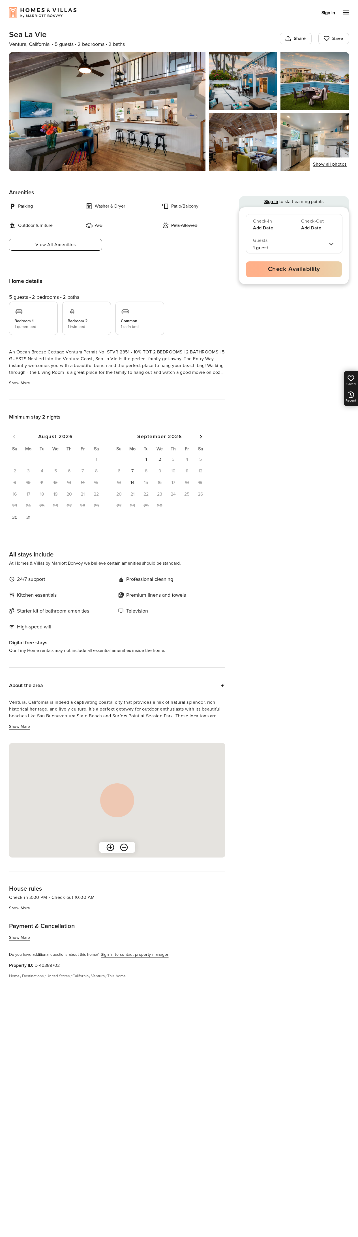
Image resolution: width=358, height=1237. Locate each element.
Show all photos (330, 164)
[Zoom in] (110, 847)
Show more (19, 383)
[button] (14, 517)
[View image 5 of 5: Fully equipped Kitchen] (314, 142)
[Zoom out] (123, 847)
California (80, 976)
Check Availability (294, 269)
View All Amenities (55, 245)
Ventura (98, 976)
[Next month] (201, 436)
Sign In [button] (328, 13)
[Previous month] (14, 436)
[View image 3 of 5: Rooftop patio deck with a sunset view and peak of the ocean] (314, 81)
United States (58, 976)
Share (300, 38)
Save (337, 38)
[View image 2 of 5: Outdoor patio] (243, 81)
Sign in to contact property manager (135, 954)
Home (14, 976)
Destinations (33, 976)
